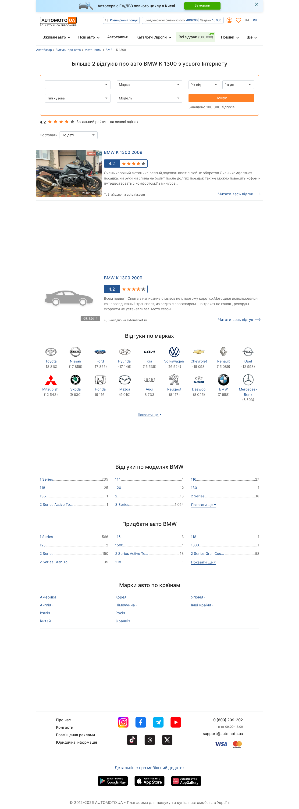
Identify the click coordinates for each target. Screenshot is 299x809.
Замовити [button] (202, 5)
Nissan (75, 364)
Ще (249, 37)
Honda (100, 392)
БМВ (109, 50)
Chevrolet (199, 364)
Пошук (221, 98)
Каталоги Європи (151, 37)
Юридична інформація (76, 742)
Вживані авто (54, 37)
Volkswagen (174, 364)
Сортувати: (49, 135)
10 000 (216, 20)
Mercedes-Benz (248, 394)
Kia (149, 364)
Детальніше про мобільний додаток (150, 767)
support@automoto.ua (223, 733)
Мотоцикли (93, 50)
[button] (149, 414)
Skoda (76, 392)
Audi (149, 392)
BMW (223, 392)
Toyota (50, 364)
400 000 (192, 20)
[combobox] (149, 84)
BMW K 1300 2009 (123, 152)
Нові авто (86, 37)
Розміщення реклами (75, 734)
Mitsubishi (50, 392)
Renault (223, 364)
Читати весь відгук (235, 194)
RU (255, 20)
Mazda (124, 392)
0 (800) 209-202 (228, 720)
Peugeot (174, 392)
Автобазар (44, 50)
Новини (227, 37)
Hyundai (125, 364)
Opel (248, 364)
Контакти (64, 727)
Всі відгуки (196, 37)
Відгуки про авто (68, 50)
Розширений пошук (124, 20)
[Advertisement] (93, 237)
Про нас (63, 720)
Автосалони (117, 37)
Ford (100, 364)
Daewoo (199, 392)
